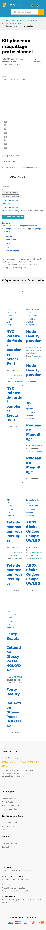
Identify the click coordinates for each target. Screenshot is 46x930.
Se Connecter (42, 6)
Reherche (41, 12)
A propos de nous (9, 843)
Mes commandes (9, 809)
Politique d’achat (9, 823)
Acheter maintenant (12, 196)
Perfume (5, 902)
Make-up (6, 899)
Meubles (5, 879)
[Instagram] (18, 784)
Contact (5, 847)
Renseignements (11, 251)
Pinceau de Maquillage (33, 432)
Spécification (10, 240)
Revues (37, 60)
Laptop (22, 888)
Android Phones (9, 888)
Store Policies (10, 247)
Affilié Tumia (7, 802)
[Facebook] (3, 784)
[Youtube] (14, 784)
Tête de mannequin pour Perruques (14, 531)
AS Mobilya (37, 446)
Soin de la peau (34, 899)
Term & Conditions (10, 826)
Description (9, 236)
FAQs (4, 830)
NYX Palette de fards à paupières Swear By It (14, 347)
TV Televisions (27, 870)
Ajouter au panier (10, 193)
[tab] (24, 235)
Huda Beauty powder (33, 336)
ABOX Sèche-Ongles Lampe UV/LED (33, 531)
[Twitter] (7, 784)
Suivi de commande (10, 805)
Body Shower (18, 899)
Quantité (6, 187)
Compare (6, 204)
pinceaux (6, 231)
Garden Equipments (21, 879)
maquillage (36, 229)
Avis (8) (7, 243)
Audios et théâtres (10, 870)
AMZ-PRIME (17, 176)
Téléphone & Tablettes (11, 891)
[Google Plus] (11, 784)
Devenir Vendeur (9, 798)
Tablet (27, 891)
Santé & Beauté (19, 229)
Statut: (5, 162)
